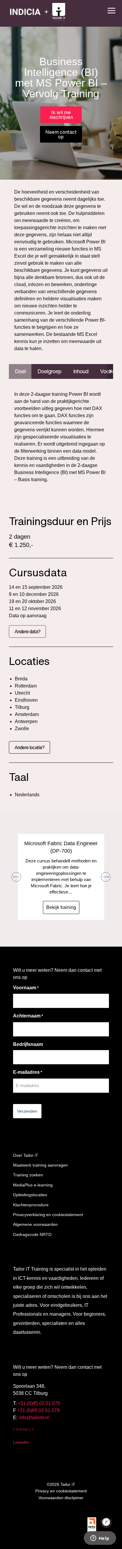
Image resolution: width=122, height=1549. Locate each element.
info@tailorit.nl (34, 1417)
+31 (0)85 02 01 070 (39, 1403)
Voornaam (25, 987)
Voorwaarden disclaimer (61, 1497)
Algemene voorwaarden (35, 1224)
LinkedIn (21, 1442)
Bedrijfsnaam (28, 1044)
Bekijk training (61, 907)
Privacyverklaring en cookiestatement (48, 1214)
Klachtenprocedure (31, 1204)
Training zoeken (28, 1174)
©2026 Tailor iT (61, 1484)
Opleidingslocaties (30, 1194)
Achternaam (28, 1015)
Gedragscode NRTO (32, 1234)
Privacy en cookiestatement (61, 1491)
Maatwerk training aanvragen (40, 1165)
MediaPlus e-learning (33, 1185)
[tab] (20, 371)
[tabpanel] (61, 438)
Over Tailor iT (25, 1155)
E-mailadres (27, 1072)
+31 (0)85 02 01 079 (38, 1410)
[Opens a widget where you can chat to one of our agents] (100, 1538)
